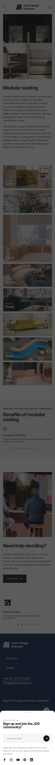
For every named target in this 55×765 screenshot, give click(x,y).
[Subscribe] (46, 738)
